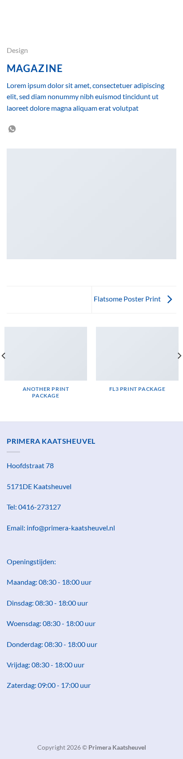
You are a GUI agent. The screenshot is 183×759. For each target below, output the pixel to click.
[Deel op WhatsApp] (12, 129)
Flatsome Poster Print (128, 298)
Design (17, 50)
